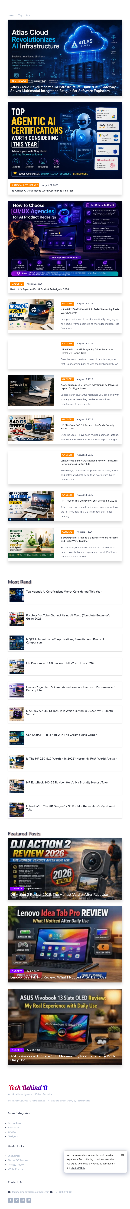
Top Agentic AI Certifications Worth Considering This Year (41, 190)
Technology (19, 81)
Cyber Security (43, 1095)
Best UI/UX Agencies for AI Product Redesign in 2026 (39, 289)
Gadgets (17, 284)
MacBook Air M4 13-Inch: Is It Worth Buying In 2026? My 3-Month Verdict (69, 713)
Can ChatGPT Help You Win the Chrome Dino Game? (61, 736)
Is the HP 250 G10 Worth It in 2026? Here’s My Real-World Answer (71, 760)
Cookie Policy (78, 1168)
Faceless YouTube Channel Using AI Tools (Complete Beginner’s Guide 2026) (68, 618)
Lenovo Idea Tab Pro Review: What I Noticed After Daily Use (58, 978)
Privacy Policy (16, 1166)
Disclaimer (14, 1157)
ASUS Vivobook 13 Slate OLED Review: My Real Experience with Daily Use (62, 1059)
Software (13, 1129)
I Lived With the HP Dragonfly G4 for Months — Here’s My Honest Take (70, 809)
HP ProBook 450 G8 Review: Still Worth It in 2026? (89, 502)
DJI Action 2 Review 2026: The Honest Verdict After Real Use (59, 896)
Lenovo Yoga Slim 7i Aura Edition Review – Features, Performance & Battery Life (89, 464)
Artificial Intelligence (25, 185)
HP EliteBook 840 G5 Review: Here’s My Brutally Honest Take (67, 784)
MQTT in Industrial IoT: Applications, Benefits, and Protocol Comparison (65, 642)
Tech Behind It (83, 1102)
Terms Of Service (18, 1162)
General (67, 533)
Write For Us (15, 1170)
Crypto (12, 1133)
